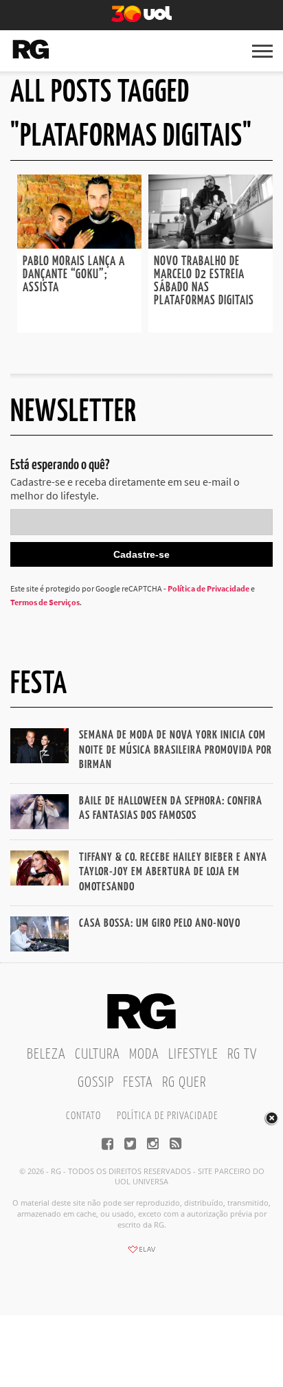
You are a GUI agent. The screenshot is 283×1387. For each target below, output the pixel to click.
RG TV (242, 1054)
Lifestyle (193, 1054)
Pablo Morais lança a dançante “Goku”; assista (74, 275)
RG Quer (184, 1083)
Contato (83, 1116)
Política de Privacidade (208, 588)
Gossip (96, 1083)
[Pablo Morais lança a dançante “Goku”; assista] (79, 244)
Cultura (97, 1054)
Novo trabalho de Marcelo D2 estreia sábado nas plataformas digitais (204, 281)
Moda (144, 1054)
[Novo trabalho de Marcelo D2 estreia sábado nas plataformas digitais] (210, 244)
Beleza (46, 1054)
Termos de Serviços (45, 602)
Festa (138, 1083)
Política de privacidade (167, 1116)
